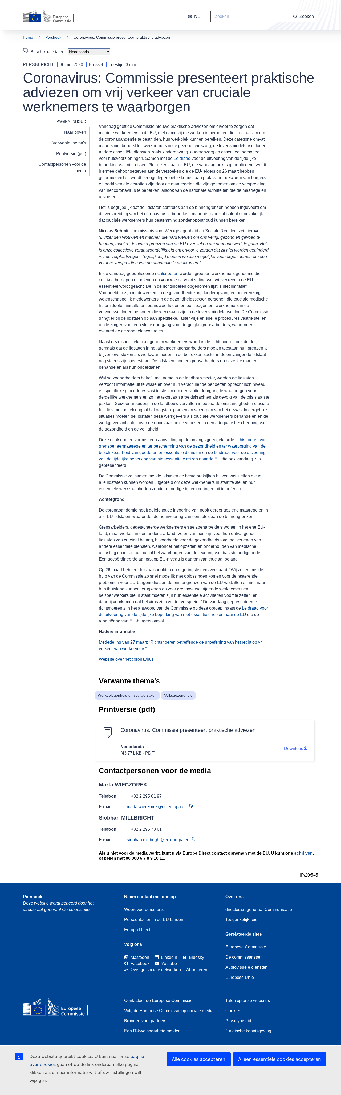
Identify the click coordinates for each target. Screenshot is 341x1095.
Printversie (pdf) (71, 153)
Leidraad (182, 158)
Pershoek (53, 37)
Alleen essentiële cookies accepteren (279, 1059)
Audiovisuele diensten (246, 967)
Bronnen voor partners (145, 1021)
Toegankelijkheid (241, 919)
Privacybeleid (238, 1021)
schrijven (303, 853)
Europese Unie (239, 977)
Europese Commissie (245, 947)
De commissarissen (244, 957)
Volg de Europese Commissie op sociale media (169, 1010)
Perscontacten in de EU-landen (153, 919)
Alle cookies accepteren (198, 1059)
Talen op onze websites (247, 1000)
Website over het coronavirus (126, 659)
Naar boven (75, 132)
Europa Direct (137, 929)
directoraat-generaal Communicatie (258, 909)
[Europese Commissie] (53, 16)
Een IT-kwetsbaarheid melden (152, 1031)
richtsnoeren (166, 273)
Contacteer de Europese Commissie (158, 1000)
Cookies (233, 1010)
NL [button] (197, 16)
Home (28, 37)
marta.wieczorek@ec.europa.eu (157, 806)
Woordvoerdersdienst (144, 909)
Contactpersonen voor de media (62, 167)
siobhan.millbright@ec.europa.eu (158, 839)
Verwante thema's (69, 143)
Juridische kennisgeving (248, 1031)
